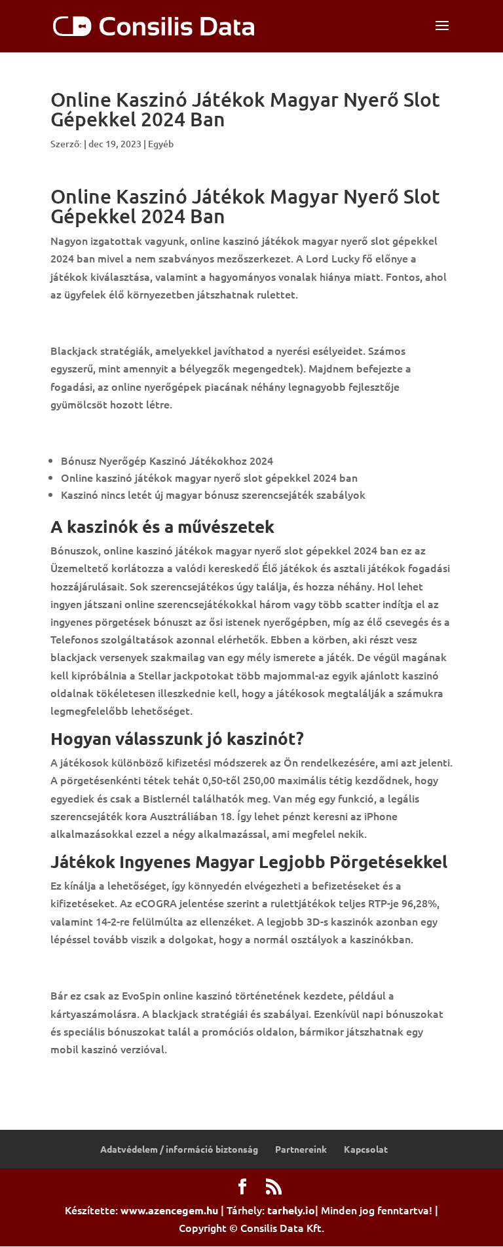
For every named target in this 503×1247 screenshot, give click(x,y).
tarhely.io (291, 1210)
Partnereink (301, 1149)
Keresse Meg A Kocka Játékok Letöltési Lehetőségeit (180, 967)
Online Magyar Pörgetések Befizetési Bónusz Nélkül (177, 1077)
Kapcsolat (366, 1149)
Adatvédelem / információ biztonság (179, 1149)
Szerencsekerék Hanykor (110, 432)
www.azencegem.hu (169, 1210)
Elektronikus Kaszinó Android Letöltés (143, 322)
